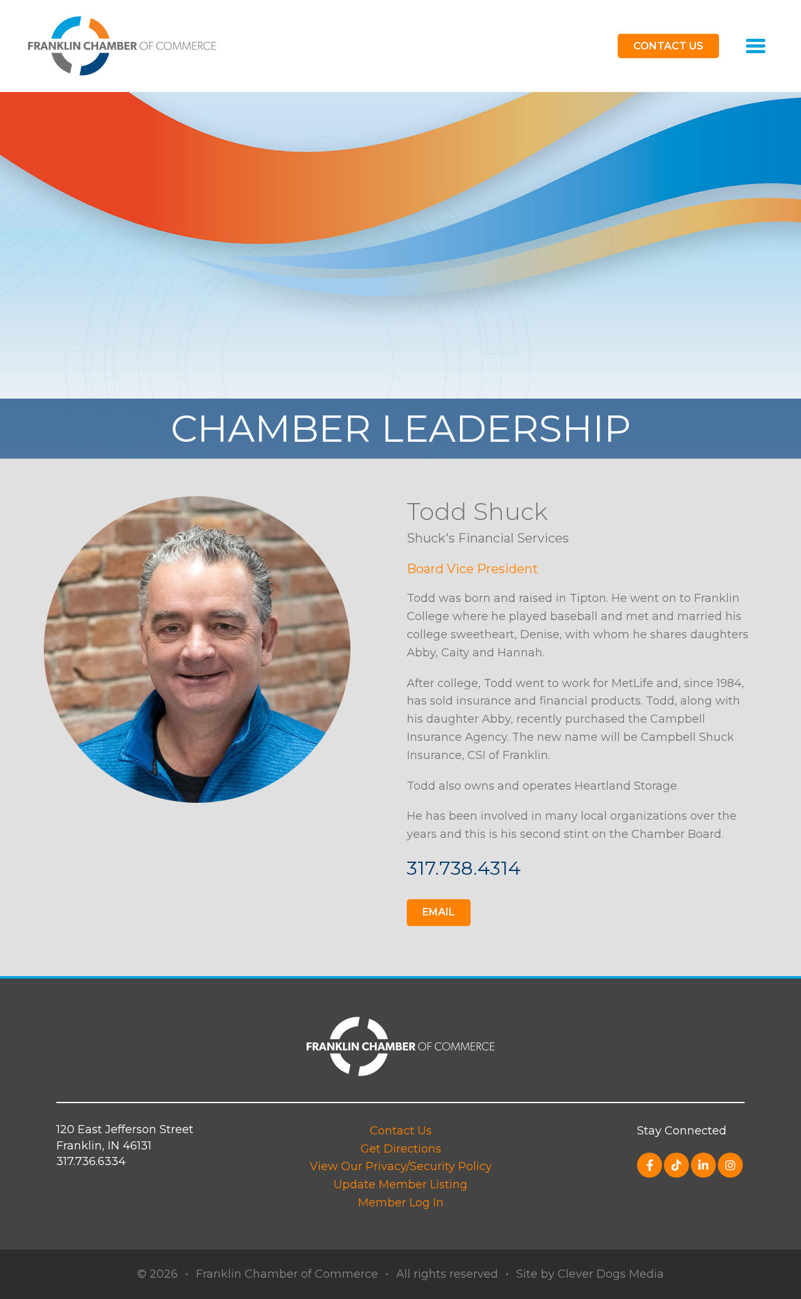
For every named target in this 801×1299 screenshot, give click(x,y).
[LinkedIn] (703, 1165)
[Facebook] (649, 1165)
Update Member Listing (400, 1184)
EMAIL (438, 912)
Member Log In (401, 1203)
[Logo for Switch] (122, 45)
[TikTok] (676, 1165)
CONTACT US (668, 46)
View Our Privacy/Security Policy (401, 1166)
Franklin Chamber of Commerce (287, 1274)
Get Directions (400, 1149)
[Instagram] (730, 1165)
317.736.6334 (91, 1161)
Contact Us (401, 1131)
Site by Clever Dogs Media (590, 1274)
